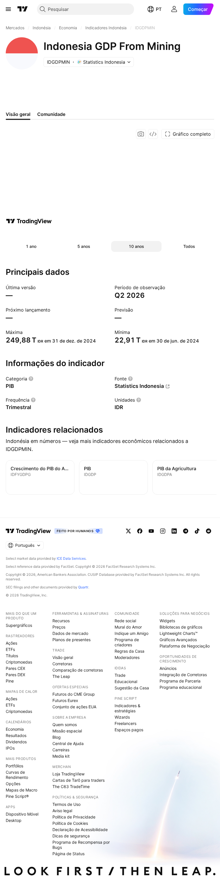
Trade (120, 675)
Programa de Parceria (180, 680)
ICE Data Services (71, 558)
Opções (13, 783)
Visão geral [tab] (18, 114)
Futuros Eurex (65, 700)
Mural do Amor (128, 627)
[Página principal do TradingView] (22, 9)
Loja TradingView (68, 773)
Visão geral (62, 657)
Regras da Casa (129, 651)
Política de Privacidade (73, 816)
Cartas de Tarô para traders (78, 780)
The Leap (61, 676)
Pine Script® (17, 796)
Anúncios (168, 668)
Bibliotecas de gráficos (181, 627)
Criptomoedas (19, 662)
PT (159, 9)
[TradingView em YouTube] (151, 531)
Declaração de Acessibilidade (80, 829)
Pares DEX (15, 674)
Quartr (83, 587)
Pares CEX (15, 668)
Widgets (167, 620)
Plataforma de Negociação (185, 645)
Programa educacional (181, 687)
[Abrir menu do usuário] (174, 9)
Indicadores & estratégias (127, 708)
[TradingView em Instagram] (163, 531)
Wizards (122, 717)
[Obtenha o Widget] (153, 134)
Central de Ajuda (68, 743)
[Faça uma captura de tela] (141, 134)
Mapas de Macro (21, 789)
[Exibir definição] (31, 378)
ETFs (10, 649)
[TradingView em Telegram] (186, 531)
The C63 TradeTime (71, 786)
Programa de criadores (127, 642)
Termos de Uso (66, 804)
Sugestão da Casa (132, 687)
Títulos (12, 655)
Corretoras (62, 663)
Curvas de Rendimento (17, 775)
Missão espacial (67, 730)
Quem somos (64, 724)
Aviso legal (62, 810)
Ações (11, 643)
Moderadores (127, 657)
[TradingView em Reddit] (209, 531)
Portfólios (14, 765)
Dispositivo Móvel (22, 814)
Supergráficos (19, 625)
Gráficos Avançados (178, 639)
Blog (56, 737)
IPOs (10, 748)
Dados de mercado (70, 633)
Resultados (16, 735)
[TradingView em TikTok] (197, 531)
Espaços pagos (129, 729)
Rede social (125, 620)
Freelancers (125, 723)
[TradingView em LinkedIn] (174, 531)
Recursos (61, 620)
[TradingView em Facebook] (140, 531)
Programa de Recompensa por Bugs (81, 845)
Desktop (13, 820)
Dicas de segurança (71, 835)
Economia (15, 729)
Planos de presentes (71, 639)
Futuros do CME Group (73, 694)
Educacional (126, 681)
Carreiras (60, 749)
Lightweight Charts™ (179, 633)
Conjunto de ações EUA (74, 706)
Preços (58, 627)
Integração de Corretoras (183, 674)
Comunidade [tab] (51, 114)
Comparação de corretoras (77, 670)
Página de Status (68, 853)
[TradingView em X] (128, 531)
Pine (10, 680)
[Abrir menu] (8, 9)
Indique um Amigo (131, 633)
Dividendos (16, 741)
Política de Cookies (70, 823)
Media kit (61, 756)
